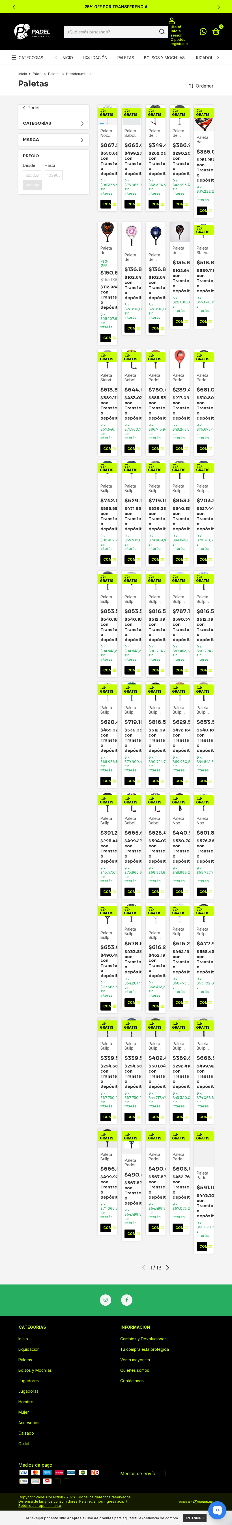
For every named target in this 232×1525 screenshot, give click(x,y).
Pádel (37, 74)
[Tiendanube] (196, 1502)
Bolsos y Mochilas (164, 57)
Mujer (23, 1412)
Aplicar (32, 185)
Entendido (195, 1518)
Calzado (26, 1433)
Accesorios (28, 1422)
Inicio (67, 57)
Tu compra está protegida (144, 1349)
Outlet (23, 1443)
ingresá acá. (114, 1501)
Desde (29, 165)
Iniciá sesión (176, 33)
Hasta (50, 165)
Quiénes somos (134, 1370)
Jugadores (206, 57)
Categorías (31, 57)
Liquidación (95, 57)
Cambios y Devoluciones (143, 1338)
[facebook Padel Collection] (126, 1300)
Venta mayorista (135, 1359)
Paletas (125, 57)
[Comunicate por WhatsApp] (203, 32)
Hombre (25, 1401)
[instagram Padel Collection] (105, 1300)
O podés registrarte (179, 41)
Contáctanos (132, 1380)
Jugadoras (28, 1391)
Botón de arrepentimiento (39, 1505)
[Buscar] (161, 32)
